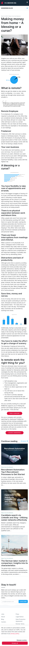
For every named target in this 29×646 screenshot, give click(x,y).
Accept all (15, 643)
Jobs (2, 614)
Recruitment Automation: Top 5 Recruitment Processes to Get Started (13, 472)
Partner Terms (20, 624)
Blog (2, 619)
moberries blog (7, 8)
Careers (3, 622)
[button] (27, 3)
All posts (23, 441)
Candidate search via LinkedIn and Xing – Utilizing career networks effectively (14, 517)
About (3, 616)
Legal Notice (19, 616)
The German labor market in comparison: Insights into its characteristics (14, 563)
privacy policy (15, 633)
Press (17, 614)
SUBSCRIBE (23, 601)
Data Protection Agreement (20, 620)
